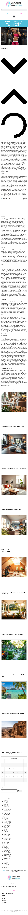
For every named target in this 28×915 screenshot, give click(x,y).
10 (2, 772)
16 (25, 772)
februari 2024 (7, 834)
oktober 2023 (7, 839)
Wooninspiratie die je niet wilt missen (12, 509)
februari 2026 (7, 806)
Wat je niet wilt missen (7, 893)
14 (17, 772)
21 (17, 776)
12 (9, 772)
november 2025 (7, 810)
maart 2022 (6, 864)
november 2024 (7, 822)
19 (9, 776)
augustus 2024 (7, 826)
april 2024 (6, 831)
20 (13, 776)
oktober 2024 (7, 823)
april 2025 (6, 819)
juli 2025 (6, 816)
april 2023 (6, 847)
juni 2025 (6, 817)
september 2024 (7, 825)
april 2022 (6, 863)
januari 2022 (6, 867)
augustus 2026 (7, 798)
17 (2, 776)
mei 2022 (6, 862)
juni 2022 (6, 860)
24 (2, 779)
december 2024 (7, 821)
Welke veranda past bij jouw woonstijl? (12, 634)
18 (6, 776)
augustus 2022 (7, 858)
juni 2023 (6, 845)
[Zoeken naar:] (9, 790)
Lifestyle (4, 895)
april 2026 (6, 804)
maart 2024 (6, 833)
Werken (4, 898)
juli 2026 (6, 800)
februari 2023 (7, 850)
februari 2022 (7, 866)
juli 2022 (6, 859)
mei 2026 (6, 802)
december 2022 (7, 852)
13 (13, 772)
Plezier (3, 870)
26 (9, 779)
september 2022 (7, 856)
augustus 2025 (7, 814)
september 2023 (7, 841)
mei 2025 (6, 818)
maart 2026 (6, 805)
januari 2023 (6, 851)
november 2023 (7, 838)
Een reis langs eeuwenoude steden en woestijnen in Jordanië (12, 753)
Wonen (4, 897)
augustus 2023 (7, 842)
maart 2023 (6, 849)
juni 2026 (6, 801)
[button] (14, 16)
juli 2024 (6, 827)
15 (21, 772)
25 (6, 779)
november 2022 (7, 854)
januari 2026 (6, 808)
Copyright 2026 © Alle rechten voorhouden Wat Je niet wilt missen (14, 911)
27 (13, 779)
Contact (4, 904)
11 (6, 772)
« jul (2, 787)
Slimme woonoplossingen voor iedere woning (14, 468)
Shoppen (4, 902)
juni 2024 (6, 829)
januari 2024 (6, 835)
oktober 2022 (7, 855)
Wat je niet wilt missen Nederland (8, 886)
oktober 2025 (7, 812)
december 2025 (7, 809)
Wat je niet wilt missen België (7, 883)
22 (21, 776)
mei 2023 (6, 846)
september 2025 (7, 813)
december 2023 (7, 837)
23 (25, 776)
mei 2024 (6, 830)
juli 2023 (6, 843)
